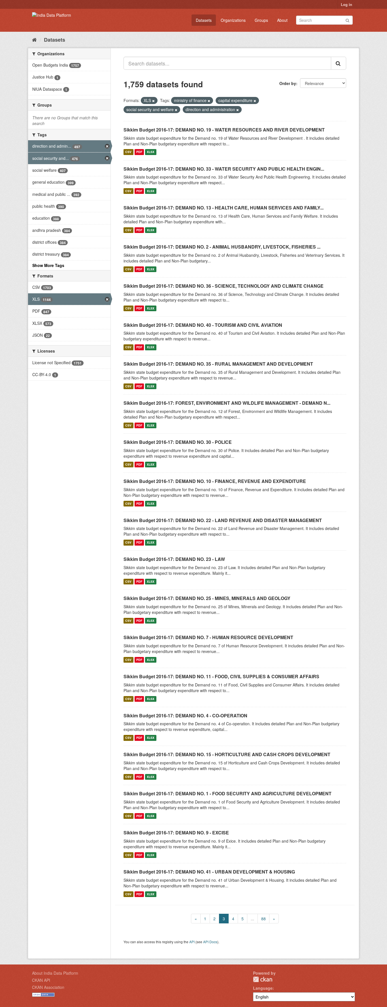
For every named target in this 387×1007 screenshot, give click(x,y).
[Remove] (153, 100)
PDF (139, 152)
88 (263, 918)
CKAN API (41, 980)
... (252, 918)
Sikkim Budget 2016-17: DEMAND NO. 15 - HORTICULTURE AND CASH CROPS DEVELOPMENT (227, 754)
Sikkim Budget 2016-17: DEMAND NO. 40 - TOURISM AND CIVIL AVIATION (203, 325)
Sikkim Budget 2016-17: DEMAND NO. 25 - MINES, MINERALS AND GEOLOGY (207, 598)
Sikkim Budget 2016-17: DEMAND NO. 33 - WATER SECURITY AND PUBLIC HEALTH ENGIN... (224, 169)
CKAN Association (48, 987)
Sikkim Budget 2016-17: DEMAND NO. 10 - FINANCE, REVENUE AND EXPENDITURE (215, 481)
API (192, 941)
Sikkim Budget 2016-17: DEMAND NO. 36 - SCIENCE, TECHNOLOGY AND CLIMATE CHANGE (224, 286)
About (282, 20)
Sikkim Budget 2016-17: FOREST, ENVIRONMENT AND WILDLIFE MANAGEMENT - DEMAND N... (227, 403)
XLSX (150, 152)
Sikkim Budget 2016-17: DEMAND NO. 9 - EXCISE (176, 832)
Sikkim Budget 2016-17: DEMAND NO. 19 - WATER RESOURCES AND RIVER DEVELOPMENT (224, 129)
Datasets (204, 20)
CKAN (262, 979)
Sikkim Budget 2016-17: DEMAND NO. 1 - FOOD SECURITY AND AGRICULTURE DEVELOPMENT (227, 793)
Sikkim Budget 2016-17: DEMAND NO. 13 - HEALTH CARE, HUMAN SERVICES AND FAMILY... (224, 207)
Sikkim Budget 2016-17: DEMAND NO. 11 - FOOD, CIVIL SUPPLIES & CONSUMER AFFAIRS (221, 676)
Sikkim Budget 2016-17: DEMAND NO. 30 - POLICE (178, 442)
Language (263, 988)
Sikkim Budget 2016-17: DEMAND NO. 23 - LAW (174, 559)
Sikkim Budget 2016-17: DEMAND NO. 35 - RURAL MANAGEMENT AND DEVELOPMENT (218, 364)
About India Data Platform (55, 973)
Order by (287, 83)
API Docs (210, 941)
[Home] (34, 39)
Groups (261, 20)
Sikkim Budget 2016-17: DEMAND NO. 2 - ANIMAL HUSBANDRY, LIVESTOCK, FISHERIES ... (222, 246)
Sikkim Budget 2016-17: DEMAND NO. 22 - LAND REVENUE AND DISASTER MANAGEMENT (223, 520)
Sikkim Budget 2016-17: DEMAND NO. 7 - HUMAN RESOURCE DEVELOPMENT (208, 637)
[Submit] (347, 19)
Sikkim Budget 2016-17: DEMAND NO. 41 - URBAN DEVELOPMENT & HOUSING (209, 871)
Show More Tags (48, 265)
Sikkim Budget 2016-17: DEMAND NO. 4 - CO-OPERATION (185, 715)
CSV (128, 152)
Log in (346, 4)
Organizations (233, 20)
